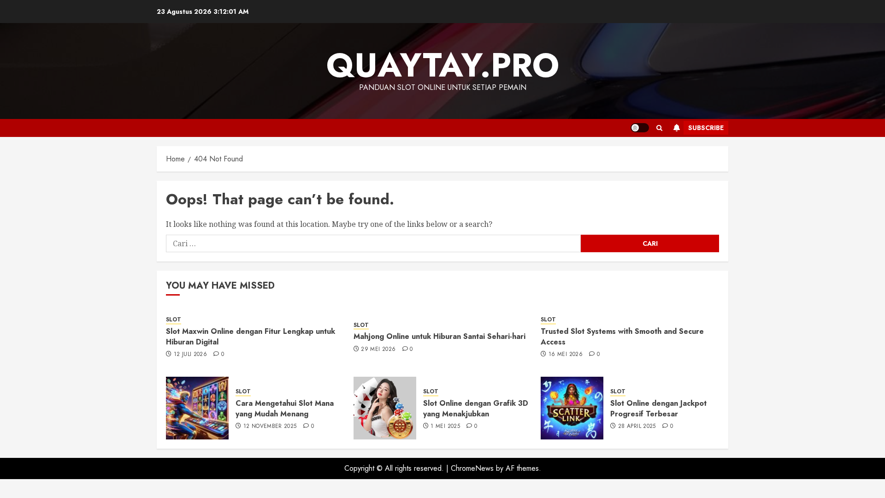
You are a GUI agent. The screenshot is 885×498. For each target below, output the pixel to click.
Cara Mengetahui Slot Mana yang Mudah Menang (285, 408)
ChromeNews (472, 468)
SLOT (173, 320)
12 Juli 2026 (190, 354)
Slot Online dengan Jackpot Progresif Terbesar (658, 408)
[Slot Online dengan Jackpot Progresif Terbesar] (572, 408)
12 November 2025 (270, 426)
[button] (659, 128)
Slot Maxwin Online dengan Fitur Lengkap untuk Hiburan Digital (250, 336)
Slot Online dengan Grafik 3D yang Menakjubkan (475, 408)
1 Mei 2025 (445, 426)
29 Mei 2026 (378, 349)
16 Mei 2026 (566, 354)
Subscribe (706, 127)
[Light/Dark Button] (640, 127)
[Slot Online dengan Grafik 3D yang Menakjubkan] (385, 408)
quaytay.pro (442, 65)
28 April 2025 (637, 426)
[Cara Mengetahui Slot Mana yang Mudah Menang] (197, 408)
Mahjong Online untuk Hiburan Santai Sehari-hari (439, 336)
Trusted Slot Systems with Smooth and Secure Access (622, 336)
